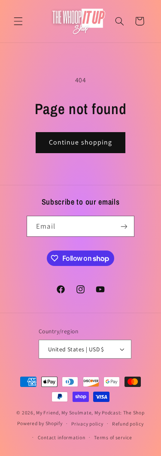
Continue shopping (80, 142)
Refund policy (128, 423)
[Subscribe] (124, 226)
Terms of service (113, 437)
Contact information (61, 437)
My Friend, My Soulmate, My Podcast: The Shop (90, 412)
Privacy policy (87, 423)
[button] (18, 21)
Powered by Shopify (39, 423)
